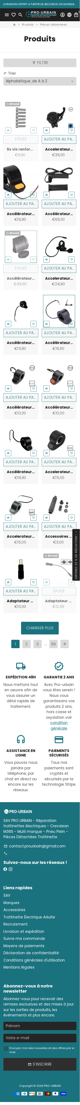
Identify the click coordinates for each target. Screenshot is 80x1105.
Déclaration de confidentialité (31, 953)
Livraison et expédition (23, 931)
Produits (28, 25)
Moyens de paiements (23, 945)
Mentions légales (18, 967)
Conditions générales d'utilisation (34, 960)
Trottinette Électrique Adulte (29, 917)
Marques (11, 902)
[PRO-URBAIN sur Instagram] (10, 869)
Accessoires (14, 909)
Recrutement (15, 924)
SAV (6, 895)
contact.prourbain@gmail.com (35, 846)
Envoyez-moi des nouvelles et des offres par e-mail (42, 1050)
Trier (9, 73)
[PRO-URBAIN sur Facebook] (5, 869)
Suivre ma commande (24, 938)
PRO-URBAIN (52, 1086)
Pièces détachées (53, 25)
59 (53, 644)
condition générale (59, 725)
